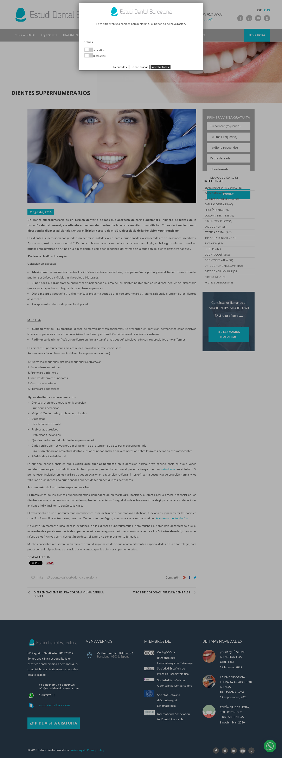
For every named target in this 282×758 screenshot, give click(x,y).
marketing (99, 55)
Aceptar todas (160, 67)
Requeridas (120, 67)
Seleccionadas (139, 67)
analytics (99, 50)
